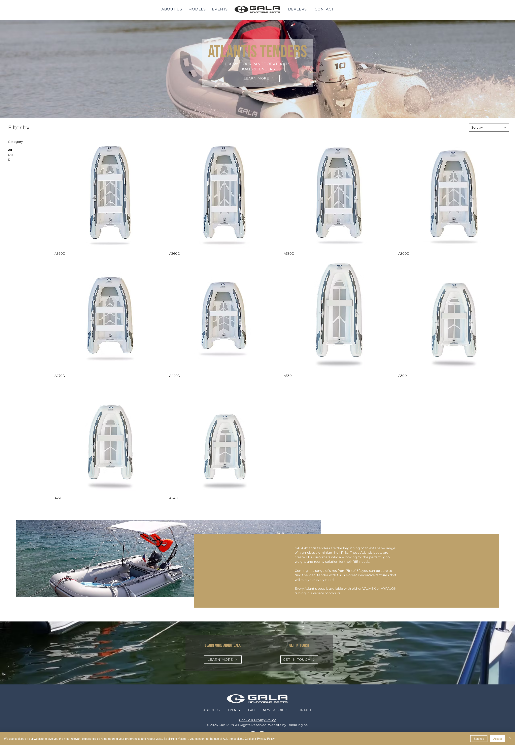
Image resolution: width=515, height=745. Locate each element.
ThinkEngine (297, 725)
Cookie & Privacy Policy (257, 720)
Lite (10, 155)
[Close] (510, 738)
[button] (197, 9)
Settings (479, 739)
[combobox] (489, 128)
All (10, 150)
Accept (497, 739)
